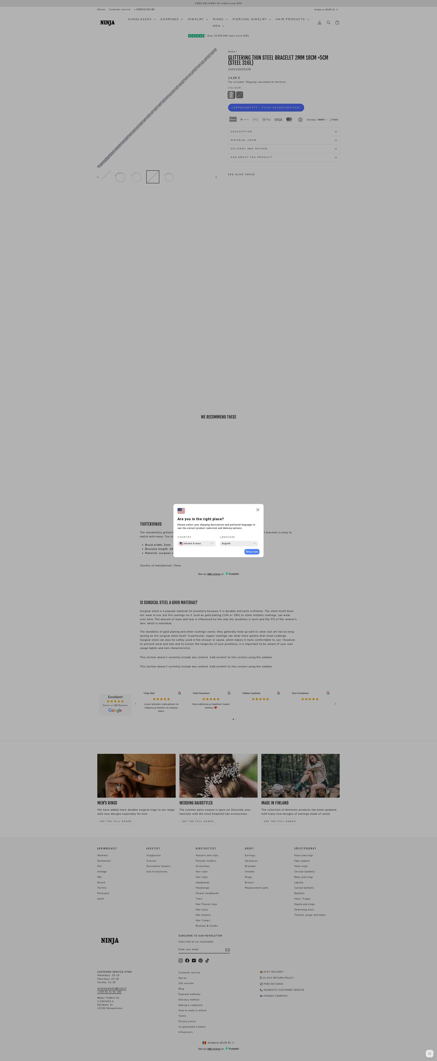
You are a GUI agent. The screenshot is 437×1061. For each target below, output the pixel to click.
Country (185, 537)
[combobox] (190, 543)
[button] (257, 510)
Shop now (252, 551)
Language (227, 537)
